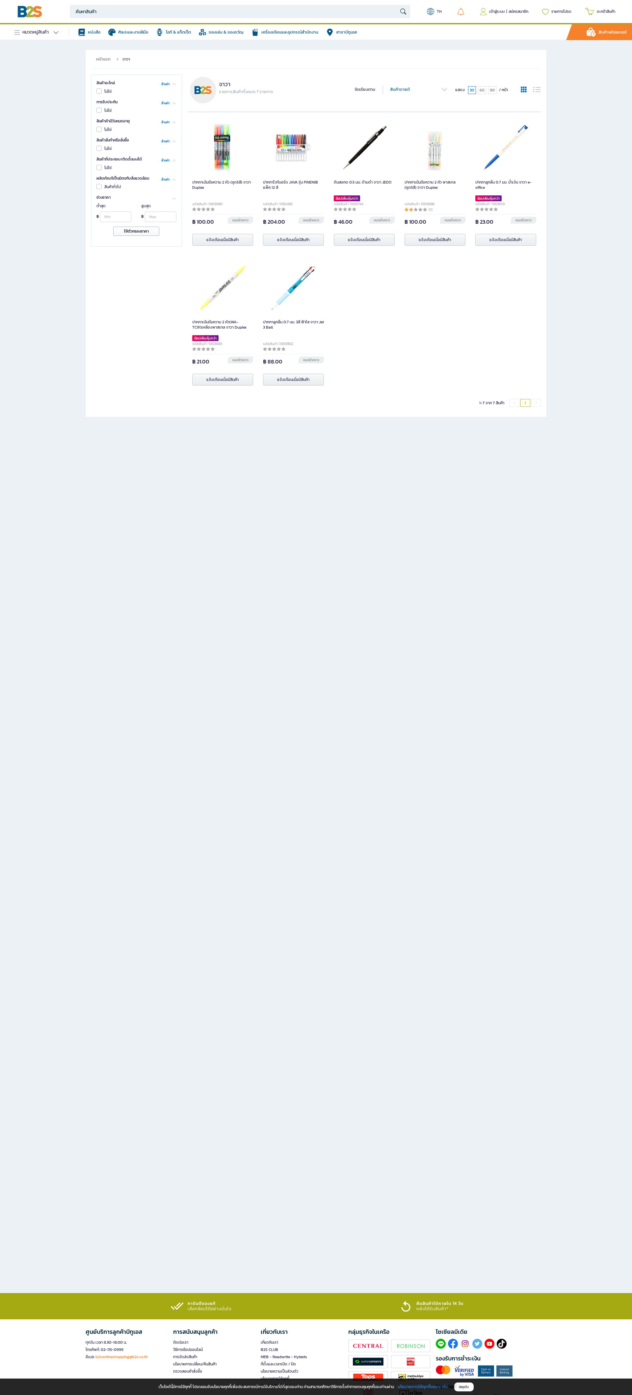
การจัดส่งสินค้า (185, 1357)
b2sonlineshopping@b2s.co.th (121, 1357)
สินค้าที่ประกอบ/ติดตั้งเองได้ (119, 159)
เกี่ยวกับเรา (269, 1342)
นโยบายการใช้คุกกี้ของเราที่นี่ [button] (423, 1386)
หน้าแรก (103, 59)
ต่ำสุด (101, 206)
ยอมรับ (464, 1386)
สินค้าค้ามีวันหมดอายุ (113, 121)
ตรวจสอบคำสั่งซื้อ (187, 1371)
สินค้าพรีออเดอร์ (612, 32)
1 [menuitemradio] (525, 403)
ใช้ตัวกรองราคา (136, 231)
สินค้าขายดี (400, 89)
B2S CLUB (269, 1350)
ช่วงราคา (103, 197)
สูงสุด (146, 206)
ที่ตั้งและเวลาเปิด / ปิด (278, 1364)
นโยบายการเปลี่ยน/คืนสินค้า (195, 1364)
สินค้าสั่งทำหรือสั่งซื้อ (112, 140)
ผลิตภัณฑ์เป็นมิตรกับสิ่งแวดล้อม (122, 178)
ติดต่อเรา (180, 1342)
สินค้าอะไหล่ (105, 83)
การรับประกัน (107, 102)
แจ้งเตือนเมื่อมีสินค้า (222, 240)
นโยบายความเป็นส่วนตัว (279, 1371)
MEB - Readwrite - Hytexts (284, 1357)
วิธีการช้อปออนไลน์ (188, 1350)
